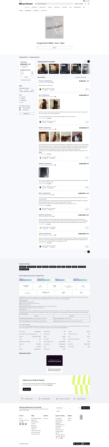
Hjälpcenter (33, 428)
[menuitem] (35, 7)
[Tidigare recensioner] (85, 251)
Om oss (20, 418)
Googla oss (50, 385)
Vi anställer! (21, 422)
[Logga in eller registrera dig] (85, 4)
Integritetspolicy (59, 422)
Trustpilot (69, 418)
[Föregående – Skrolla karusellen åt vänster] (85, 61)
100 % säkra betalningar (60, 434)
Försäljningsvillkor (59, 420)
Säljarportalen (34, 420)
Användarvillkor (59, 418)
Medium (69, 420)
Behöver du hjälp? (79, 3)
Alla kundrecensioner (35, 434)
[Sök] (36, 4)
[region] (64, 69)
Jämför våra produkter (35, 432)
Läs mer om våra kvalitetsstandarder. (59, 327)
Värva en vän (45, 418)
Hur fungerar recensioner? (26, 79)
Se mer (40, 152)
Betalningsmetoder (35, 422)
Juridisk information (59, 429)
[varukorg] (88, 4)
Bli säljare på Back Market (36, 418)
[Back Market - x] (26, 424)
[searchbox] (55, 4)
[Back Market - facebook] (23, 424)
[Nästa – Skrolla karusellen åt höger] (88, 61)
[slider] (20, 91)
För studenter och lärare (24, 420)
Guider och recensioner (36, 430)
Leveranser (33, 423)
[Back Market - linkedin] (20, 424)
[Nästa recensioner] (88, 251)
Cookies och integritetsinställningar (60, 424)
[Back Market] (26, 4)
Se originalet (49, 118)
